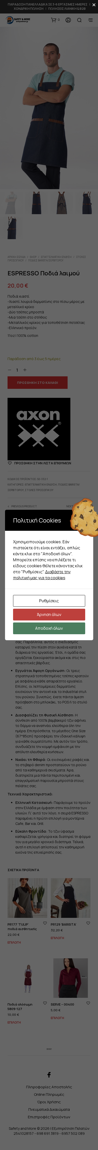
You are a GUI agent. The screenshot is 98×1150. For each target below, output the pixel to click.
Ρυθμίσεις (49, 600)
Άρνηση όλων (49, 614)
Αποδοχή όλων (49, 628)
